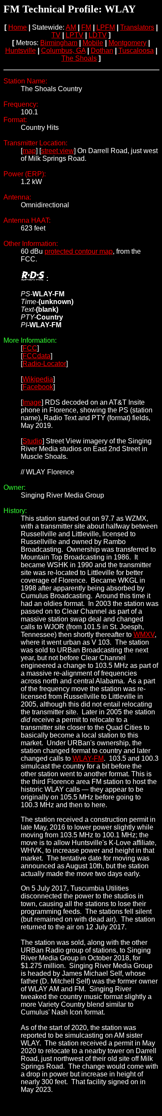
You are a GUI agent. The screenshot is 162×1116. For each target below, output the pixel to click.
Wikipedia (37, 379)
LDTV (98, 35)
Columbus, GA (63, 50)
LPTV (74, 35)
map (29, 150)
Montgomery (127, 42)
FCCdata (36, 356)
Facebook (37, 386)
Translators (137, 27)
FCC (29, 348)
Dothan (102, 50)
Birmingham (58, 42)
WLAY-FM (88, 758)
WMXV (144, 634)
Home (17, 27)
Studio (32, 441)
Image (31, 402)
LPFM (105, 27)
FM (86, 27)
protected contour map (78, 251)
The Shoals (79, 58)
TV (55, 35)
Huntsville (20, 50)
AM (71, 27)
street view (57, 150)
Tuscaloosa (136, 50)
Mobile (93, 42)
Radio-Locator (44, 363)
